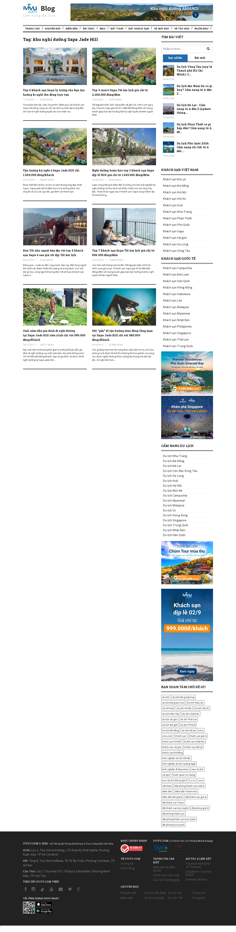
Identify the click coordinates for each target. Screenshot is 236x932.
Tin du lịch (199, 893)
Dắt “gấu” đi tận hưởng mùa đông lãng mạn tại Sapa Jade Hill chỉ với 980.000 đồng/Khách (122, 335)
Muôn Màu (201, 28)
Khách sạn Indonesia (176, 294)
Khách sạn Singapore (177, 333)
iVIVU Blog (128, 868)
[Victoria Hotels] (179, 848)
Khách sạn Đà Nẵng (176, 186)
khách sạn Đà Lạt (193, 747)
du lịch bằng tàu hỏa (173, 702)
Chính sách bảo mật (166, 875)
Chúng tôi (127, 863)
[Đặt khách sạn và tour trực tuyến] (187, 394)
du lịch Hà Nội (184, 708)
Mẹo (102, 28)
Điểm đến (72, 28)
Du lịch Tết (175, 898)
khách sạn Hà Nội (171, 741)
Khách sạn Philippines (177, 326)
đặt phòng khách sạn (173, 813)
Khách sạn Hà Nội (174, 192)
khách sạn (180, 735)
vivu (201, 780)
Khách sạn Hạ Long (175, 244)
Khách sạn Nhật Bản (176, 320)
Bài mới (200, 57)
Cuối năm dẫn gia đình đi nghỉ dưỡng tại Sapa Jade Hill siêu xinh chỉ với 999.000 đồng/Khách (54, 335)
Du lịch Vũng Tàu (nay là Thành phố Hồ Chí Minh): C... (194, 70)
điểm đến (167, 791)
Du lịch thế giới (154, 898)
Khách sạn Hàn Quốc (176, 281)
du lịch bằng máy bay (183, 697)
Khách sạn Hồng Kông (177, 287)
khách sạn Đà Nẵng (172, 752)
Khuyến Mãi (52, 28)
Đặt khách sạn (139, 28)
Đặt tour (117, 28)
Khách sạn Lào (172, 300)
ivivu (200, 730)
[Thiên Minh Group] (160, 848)
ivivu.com (167, 735)
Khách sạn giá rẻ (198, 735)
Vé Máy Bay (161, 28)
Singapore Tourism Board (198, 873)
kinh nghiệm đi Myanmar (175, 769)
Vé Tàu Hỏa (181, 28)
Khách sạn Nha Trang (177, 212)
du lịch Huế (168, 708)
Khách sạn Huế (173, 205)
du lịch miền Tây (170, 713)
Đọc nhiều (175, 57)
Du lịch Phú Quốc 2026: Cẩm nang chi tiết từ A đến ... (193, 147)
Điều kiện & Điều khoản (164, 868)
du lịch (165, 697)
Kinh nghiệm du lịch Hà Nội (176, 758)
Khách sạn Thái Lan (176, 339)
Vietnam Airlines (196, 879)
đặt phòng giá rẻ (200, 808)
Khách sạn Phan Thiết (177, 218)
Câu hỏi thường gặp (166, 880)
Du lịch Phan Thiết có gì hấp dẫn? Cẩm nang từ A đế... (194, 128)
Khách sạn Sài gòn (175, 238)
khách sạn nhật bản (194, 741)
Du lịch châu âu (195, 702)
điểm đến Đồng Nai (172, 797)
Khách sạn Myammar (176, 313)
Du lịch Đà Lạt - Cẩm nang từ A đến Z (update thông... (194, 108)
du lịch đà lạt (188, 730)
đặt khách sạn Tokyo (173, 802)
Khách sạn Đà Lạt (174, 179)
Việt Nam (167, 785)
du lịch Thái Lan (189, 719)
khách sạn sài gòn (171, 747)
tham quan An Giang (184, 774)
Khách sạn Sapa (173, 231)
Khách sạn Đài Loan (176, 274)
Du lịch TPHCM (188, 724)
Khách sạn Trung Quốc (178, 346)
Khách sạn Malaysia (176, 307)
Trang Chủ (32, 28)
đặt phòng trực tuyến (173, 824)
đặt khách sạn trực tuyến (175, 808)
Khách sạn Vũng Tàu (176, 251)
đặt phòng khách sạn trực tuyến (179, 819)
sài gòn (166, 774)
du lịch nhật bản (190, 713)
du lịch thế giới (169, 724)
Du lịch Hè (175, 893)
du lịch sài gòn (169, 719)
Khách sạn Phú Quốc (176, 225)
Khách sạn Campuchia (177, 268)
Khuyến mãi (128, 893)
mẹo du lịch (197, 769)
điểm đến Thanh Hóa (186, 791)
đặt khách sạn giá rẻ (195, 797)
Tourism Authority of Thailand (198, 865)
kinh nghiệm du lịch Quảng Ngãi (178, 763)
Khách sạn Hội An (174, 199)
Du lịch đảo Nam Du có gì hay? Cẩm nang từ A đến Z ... (194, 89)
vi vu (193, 780)
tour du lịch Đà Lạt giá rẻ (175, 780)
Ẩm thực (89, 28)
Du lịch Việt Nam (155, 893)
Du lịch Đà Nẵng (170, 730)
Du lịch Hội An (202, 708)
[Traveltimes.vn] (187, 583)
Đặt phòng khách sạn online (189, 785)
